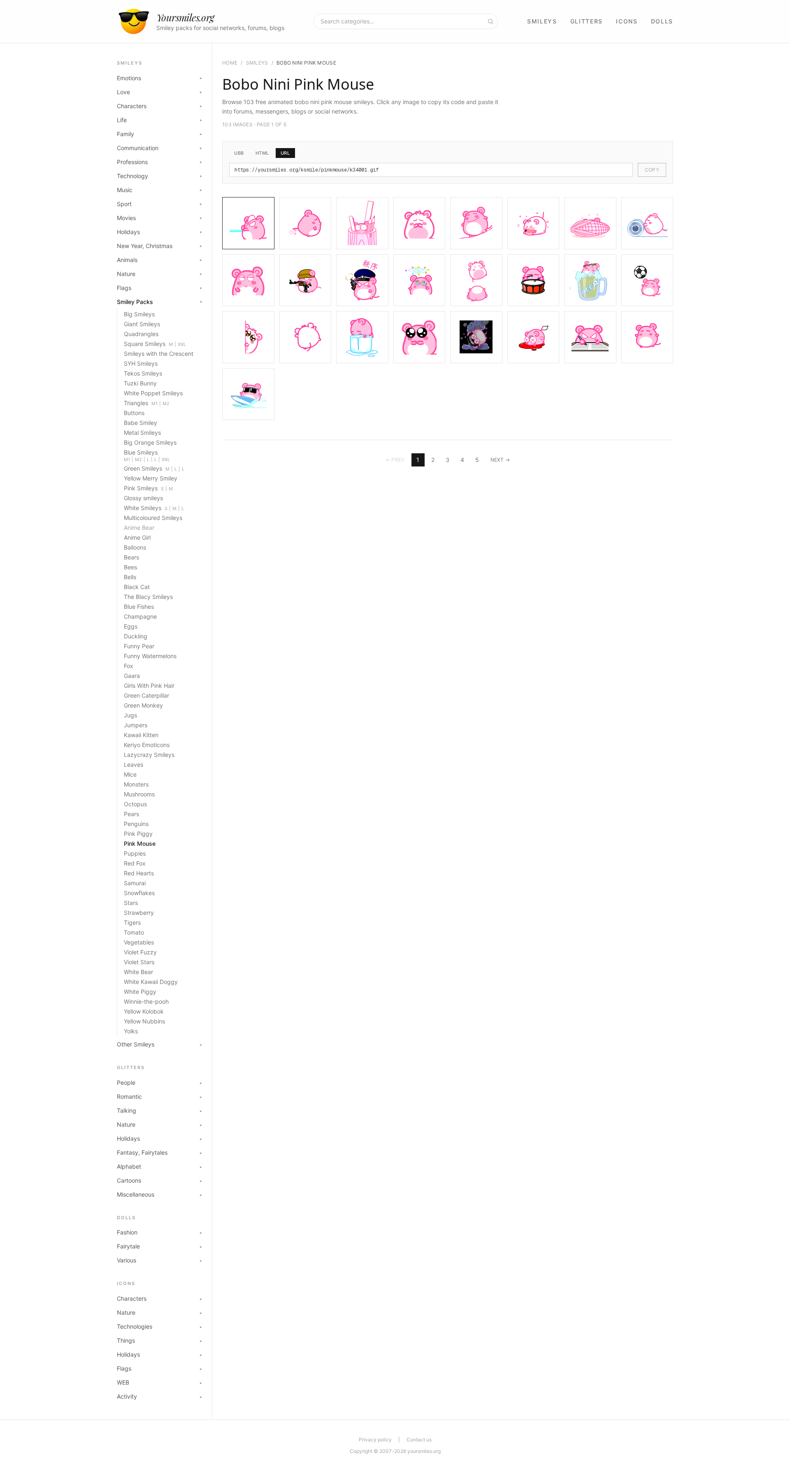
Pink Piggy (138, 833)
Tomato (134, 932)
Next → (500, 460)
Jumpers (135, 725)
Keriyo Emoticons (147, 744)
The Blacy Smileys (148, 596)
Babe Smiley (140, 422)
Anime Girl (137, 537)
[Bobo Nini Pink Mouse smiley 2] (305, 223)
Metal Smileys (142, 432)
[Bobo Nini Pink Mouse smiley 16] (647, 280)
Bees (130, 567)
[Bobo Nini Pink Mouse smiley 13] (476, 280)
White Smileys (142, 507)
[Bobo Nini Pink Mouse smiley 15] (590, 280)
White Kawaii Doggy (151, 981)
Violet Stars (139, 961)
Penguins (136, 823)
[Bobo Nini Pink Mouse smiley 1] (248, 223)
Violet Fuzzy (140, 952)
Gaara (132, 675)
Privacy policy (375, 1439)
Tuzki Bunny (140, 383)
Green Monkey (143, 705)
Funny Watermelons (150, 655)
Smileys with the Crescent (158, 353)
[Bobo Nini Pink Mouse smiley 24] (647, 337)
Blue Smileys (141, 452)
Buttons (134, 412)
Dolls (662, 21)
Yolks (131, 1031)
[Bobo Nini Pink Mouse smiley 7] (590, 223)
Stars (131, 902)
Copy (652, 170)
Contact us (419, 1439)
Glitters (586, 21)
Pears (131, 813)
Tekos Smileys (143, 373)
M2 (166, 403)
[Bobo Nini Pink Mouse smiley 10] (305, 280)
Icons (626, 21)
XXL (182, 344)
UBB (239, 153)
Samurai (135, 882)
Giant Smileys (142, 323)
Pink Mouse (140, 843)
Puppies (135, 853)
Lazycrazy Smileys (149, 754)
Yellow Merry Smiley (150, 478)
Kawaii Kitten (141, 734)
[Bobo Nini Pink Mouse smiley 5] (476, 223)
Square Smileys (144, 343)
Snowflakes (139, 892)
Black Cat (137, 586)
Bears (131, 557)
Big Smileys (139, 314)
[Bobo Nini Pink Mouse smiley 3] (362, 223)
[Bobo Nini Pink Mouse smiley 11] (362, 280)
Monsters (136, 784)
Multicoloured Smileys (153, 517)
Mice (130, 774)
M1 (154, 403)
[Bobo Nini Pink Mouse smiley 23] (590, 337)
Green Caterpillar (146, 695)
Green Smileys (143, 468)
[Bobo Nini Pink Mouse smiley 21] (476, 337)
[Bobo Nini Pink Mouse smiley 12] (419, 280)
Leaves (133, 764)
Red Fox (135, 863)
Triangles (136, 402)
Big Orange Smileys (150, 442)
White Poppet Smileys (153, 393)
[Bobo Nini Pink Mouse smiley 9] (248, 280)
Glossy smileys (143, 497)
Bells (130, 576)
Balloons (135, 547)
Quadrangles (141, 333)
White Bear (138, 971)
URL (285, 153)
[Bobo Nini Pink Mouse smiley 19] (362, 337)
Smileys (542, 21)
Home (229, 63)
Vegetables (139, 942)
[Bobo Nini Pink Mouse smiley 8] (647, 223)
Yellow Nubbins (144, 1021)
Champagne (140, 616)
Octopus (135, 803)
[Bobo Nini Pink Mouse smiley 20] (419, 337)
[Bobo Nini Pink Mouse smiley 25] (248, 394)
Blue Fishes (139, 606)
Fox (128, 665)
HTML (262, 153)
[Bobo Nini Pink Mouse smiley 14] (533, 280)
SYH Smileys (141, 363)
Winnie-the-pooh (146, 1001)
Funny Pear (139, 646)
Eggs (130, 626)
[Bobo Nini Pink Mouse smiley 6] (533, 223)
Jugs (130, 715)
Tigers (132, 922)
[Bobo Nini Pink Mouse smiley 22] (533, 337)
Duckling (135, 636)
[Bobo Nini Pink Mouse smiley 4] (419, 223)
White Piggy (140, 991)
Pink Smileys (141, 488)
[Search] (490, 21)
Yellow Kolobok (144, 1011)
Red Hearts (139, 873)
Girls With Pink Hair (149, 685)
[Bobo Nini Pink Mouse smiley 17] (248, 337)
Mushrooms (139, 794)
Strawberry (139, 912)
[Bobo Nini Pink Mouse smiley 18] (305, 337)
